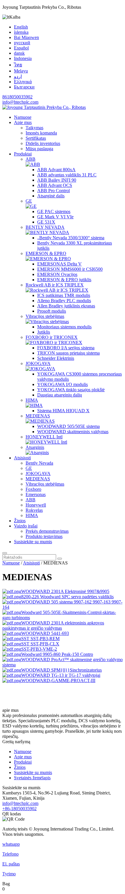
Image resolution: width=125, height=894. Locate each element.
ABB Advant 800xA (56, 169)
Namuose (22, 117)
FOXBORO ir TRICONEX (52, 337)
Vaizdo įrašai (26, 525)
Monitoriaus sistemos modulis (64, 326)
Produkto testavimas (44, 536)
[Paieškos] (4, 553)
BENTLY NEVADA (45, 227)
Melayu (21, 70)
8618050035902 (17, 96)
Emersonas (36, 494)
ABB (30, 159)
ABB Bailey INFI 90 (56, 180)
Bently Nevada (39, 463)
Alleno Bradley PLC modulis (64, 300)
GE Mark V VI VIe (55, 216)
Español (21, 47)
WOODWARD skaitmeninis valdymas (72, 431)
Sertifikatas (36, 138)
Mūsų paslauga (39, 148)
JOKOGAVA (38, 363)
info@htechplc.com (20, 102)
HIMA (32, 400)
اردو (18, 76)
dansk (19, 53)
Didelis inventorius (43, 143)
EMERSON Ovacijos (57, 274)
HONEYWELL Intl (44, 436)
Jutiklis (43, 332)
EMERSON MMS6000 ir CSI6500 (70, 269)
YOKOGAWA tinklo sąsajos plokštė (71, 389)
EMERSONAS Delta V (59, 263)
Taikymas (34, 127)
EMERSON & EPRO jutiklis (64, 279)
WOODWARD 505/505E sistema (68, 426)
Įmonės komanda (41, 132)
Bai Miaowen (26, 37)
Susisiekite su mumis (33, 541)
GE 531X (46, 221)
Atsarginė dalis (51, 195)
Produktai (23, 153)
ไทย (18, 64)
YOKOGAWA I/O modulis (62, 384)
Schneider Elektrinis (55, 358)
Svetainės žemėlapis (32, 777)
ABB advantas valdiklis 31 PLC (67, 174)
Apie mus (23, 122)
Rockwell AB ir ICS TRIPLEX (55, 284)
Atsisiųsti (22, 457)
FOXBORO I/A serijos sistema (65, 347)
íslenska (21, 32)
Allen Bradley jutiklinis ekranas (66, 305)
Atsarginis (35, 447)
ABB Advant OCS (54, 185)
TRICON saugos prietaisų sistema (68, 352)
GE (29, 201)
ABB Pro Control (53, 190)
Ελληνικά (23, 81)
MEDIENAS (38, 415)
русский (22, 42)
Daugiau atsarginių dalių (59, 394)
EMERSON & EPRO (46, 253)
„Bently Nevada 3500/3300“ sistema (70, 237)
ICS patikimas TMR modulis (63, 295)
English (21, 26)
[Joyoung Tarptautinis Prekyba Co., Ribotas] (44, 107)
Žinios (20, 520)
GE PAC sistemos (53, 211)
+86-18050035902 (19, 808)
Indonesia (23, 58)
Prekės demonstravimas (47, 531)
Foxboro (33, 489)
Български (24, 86)
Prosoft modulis (51, 311)
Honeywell (36, 504)
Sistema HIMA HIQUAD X (63, 410)
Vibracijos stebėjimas (45, 316)
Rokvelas (34, 510)
